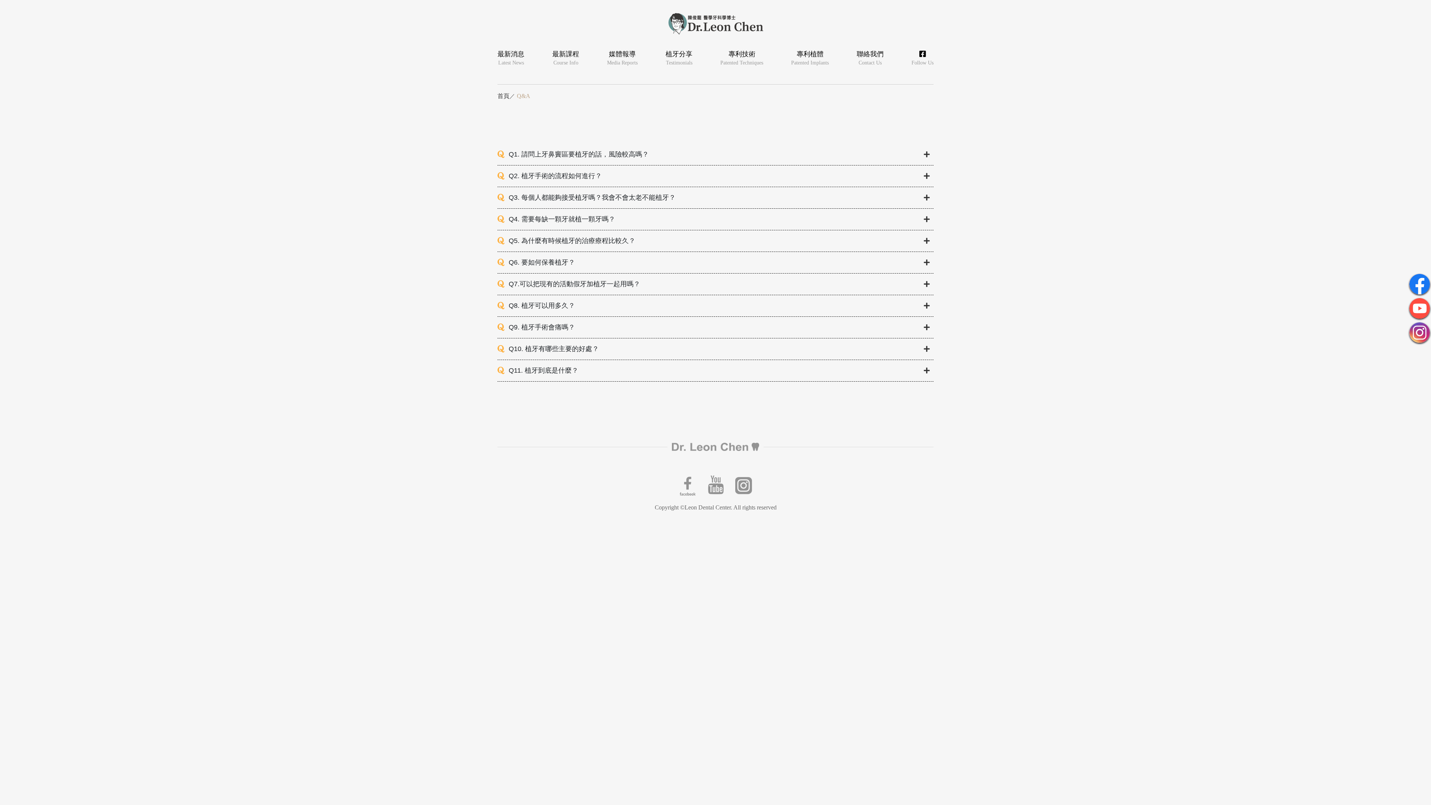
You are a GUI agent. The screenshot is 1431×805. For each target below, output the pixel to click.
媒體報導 (622, 58)
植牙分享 (679, 58)
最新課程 (565, 58)
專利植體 (810, 58)
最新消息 (510, 58)
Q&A (523, 96)
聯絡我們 (870, 58)
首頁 (503, 96)
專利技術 (741, 58)
